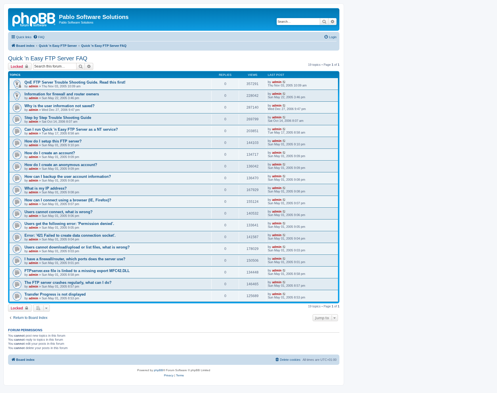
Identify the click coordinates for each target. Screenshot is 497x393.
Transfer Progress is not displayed (55, 294)
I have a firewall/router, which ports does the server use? (74, 259)
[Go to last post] (284, 82)
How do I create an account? (49, 153)
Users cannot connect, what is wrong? (58, 212)
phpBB (158, 370)
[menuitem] (39, 37)
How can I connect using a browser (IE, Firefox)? (67, 200)
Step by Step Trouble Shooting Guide (57, 117)
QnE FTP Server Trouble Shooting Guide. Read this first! (74, 82)
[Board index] (34, 18)
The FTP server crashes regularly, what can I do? (68, 282)
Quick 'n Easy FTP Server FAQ (47, 58)
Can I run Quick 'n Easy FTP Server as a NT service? (71, 129)
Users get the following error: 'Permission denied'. (69, 223)
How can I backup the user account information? (67, 176)
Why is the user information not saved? (59, 106)
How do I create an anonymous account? (60, 165)
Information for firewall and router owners (61, 94)
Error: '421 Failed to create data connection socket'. (70, 235)
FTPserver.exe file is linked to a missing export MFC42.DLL (77, 271)
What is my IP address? (45, 188)
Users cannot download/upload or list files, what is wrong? (77, 247)
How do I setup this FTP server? (53, 141)
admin (33, 86)
